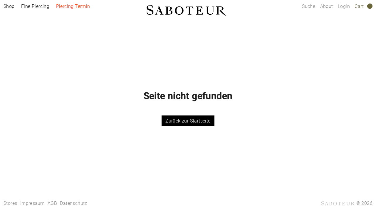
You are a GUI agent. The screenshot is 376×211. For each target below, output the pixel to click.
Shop (9, 6)
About (327, 6)
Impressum (32, 203)
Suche (308, 6)
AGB (52, 203)
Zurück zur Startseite (187, 121)
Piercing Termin (73, 6)
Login (344, 6)
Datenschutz (73, 203)
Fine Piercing (35, 6)
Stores (10, 203)
